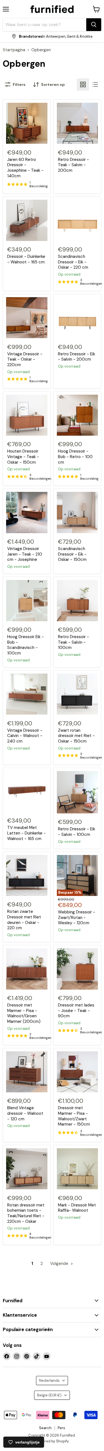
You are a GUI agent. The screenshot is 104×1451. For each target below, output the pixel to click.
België (49, 1395)
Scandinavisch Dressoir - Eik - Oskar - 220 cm (73, 262)
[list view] (95, 84)
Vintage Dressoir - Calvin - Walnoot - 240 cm (24, 736)
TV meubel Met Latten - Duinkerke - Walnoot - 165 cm (26, 833)
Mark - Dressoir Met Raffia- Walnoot (77, 1207)
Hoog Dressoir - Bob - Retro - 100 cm (75, 456)
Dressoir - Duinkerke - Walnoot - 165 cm (26, 259)
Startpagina (14, 50)
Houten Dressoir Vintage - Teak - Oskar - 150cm (23, 456)
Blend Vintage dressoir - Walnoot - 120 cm (25, 1113)
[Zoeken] (93, 24)
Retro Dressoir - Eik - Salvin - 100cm (76, 831)
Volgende (59, 1263)
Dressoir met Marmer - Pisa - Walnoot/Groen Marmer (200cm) (23, 1013)
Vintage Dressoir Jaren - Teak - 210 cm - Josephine (24, 554)
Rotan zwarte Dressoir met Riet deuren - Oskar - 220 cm (24, 920)
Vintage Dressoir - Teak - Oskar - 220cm (24, 359)
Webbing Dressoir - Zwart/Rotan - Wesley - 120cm (76, 917)
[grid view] (83, 84)
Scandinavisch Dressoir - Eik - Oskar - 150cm (72, 554)
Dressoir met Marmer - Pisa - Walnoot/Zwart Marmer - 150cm (74, 1116)
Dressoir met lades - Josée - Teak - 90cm (76, 1010)
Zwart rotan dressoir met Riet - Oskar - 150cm (76, 736)
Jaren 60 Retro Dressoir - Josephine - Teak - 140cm (25, 168)
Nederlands (49, 1380)
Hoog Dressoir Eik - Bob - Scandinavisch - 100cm (25, 645)
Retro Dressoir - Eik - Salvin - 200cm (76, 356)
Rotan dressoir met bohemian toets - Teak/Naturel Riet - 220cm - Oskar (25, 1213)
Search (45, 1428)
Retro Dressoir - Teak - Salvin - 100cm (73, 642)
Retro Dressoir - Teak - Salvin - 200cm (73, 165)
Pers (61, 1428)
